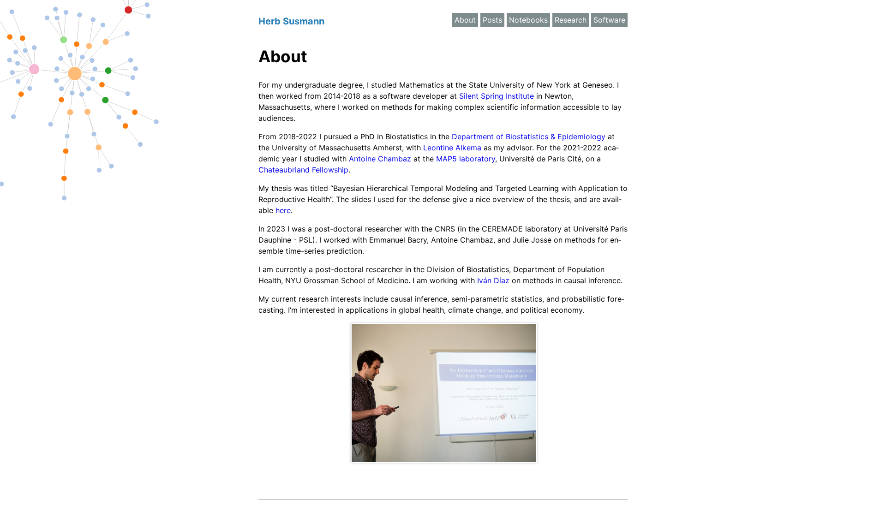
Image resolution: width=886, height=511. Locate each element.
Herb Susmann (291, 21)
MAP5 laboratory (465, 158)
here (283, 210)
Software (609, 19)
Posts (492, 19)
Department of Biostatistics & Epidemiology (528, 136)
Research (571, 19)
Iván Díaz (493, 280)
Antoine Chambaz (380, 158)
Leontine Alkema (452, 147)
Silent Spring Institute (496, 96)
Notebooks (528, 19)
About (465, 19)
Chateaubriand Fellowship (303, 169)
